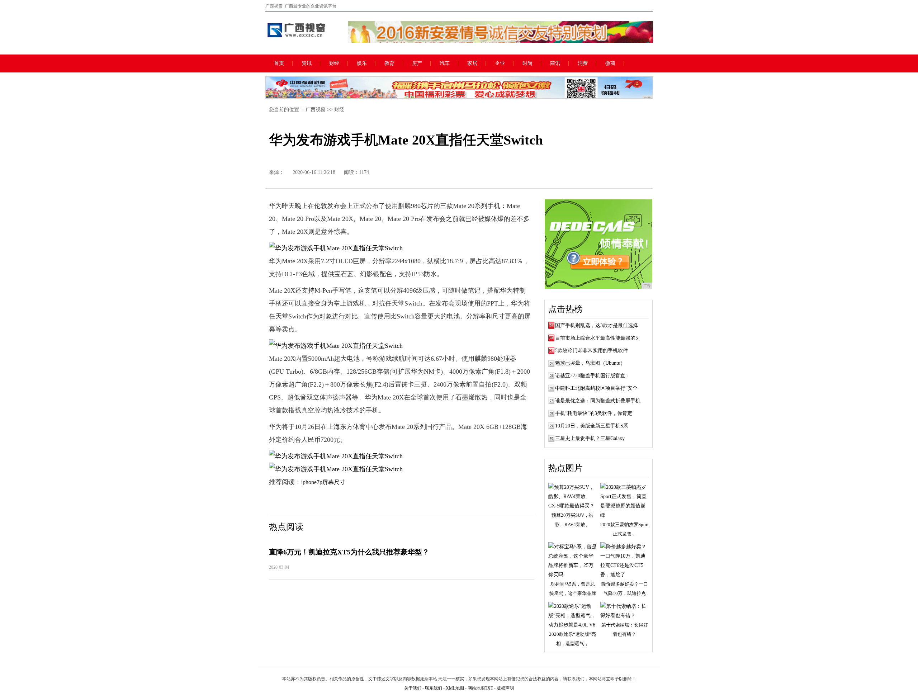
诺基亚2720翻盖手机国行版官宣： (592, 375)
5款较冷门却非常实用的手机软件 (591, 350)
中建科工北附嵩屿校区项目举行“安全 (596, 388)
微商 (610, 63)
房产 (417, 63)
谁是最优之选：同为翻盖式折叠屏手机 (597, 400)
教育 (389, 63)
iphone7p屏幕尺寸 (323, 482)
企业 (500, 63)
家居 (472, 63)
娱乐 (362, 63)
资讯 (307, 63)
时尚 (527, 63)
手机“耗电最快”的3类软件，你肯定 (593, 413)
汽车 (445, 63)
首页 (279, 63)
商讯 (555, 63)
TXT (489, 688)
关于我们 (412, 688)
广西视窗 (316, 109)
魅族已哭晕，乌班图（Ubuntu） (590, 363)
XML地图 (455, 688)
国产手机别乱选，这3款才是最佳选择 (596, 325)
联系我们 (433, 688)
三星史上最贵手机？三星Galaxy (590, 438)
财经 (334, 63)
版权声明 (505, 688)
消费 (583, 63)
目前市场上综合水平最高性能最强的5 (596, 338)
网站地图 (476, 688)
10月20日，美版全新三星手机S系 (591, 426)
